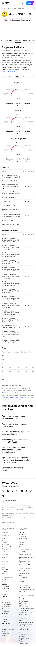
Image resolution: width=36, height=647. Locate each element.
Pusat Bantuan (23, 577)
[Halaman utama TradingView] (7, 3)
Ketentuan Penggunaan (18, 397)
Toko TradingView (24, 587)
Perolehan (5, 569)
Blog (20, 575)
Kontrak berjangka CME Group (26, 558)
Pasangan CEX (6, 547)
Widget (21, 620)
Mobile (4, 594)
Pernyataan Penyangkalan (23, 601)
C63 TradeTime (24, 592)
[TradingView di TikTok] (31, 491)
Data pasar (22, 536)
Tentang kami (23, 571)
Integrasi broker (24, 639)
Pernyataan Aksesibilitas (26, 608)
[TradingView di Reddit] (3, 495)
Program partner (24, 641)
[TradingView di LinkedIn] (21, 491)
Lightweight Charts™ (25, 625)
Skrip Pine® (5, 588)
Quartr (3, 519)
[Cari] (22, 3)
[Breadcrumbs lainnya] (9, 9)
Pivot (4, 348)
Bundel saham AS (24, 565)
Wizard (4, 631)
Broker (21, 547)
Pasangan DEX (6, 549)
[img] (29, 20)
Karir (20, 579)
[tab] (3, 77)
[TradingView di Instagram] (17, 491)
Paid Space (5, 636)
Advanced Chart (24, 627)
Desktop (4, 596)
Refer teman (6, 607)
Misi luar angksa (24, 573)
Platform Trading (24, 629)
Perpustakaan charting (26, 622)
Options (4, 584)
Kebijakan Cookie (24, 606)
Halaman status (24, 614)
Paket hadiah (23, 538)
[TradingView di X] (3, 491)
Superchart (5, 532)
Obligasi (4, 542)
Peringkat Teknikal (8, 72)
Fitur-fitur (22, 532)
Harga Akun (22, 534)
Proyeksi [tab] (26, 41)
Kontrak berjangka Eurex (24, 562)
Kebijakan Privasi (24, 604)
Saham (4, 538)
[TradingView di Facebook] (8, 491)
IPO (3, 574)
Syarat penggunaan (25, 598)
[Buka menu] (3, 3)
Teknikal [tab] (18, 41)
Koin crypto (5, 545)
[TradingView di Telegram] (26, 491)
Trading (4, 619)
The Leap (22, 551)
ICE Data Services (26, 505)
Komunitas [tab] (9, 41)
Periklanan (22, 636)
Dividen (4, 571)
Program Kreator (7, 609)
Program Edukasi (24, 643)
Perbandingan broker (25, 549)
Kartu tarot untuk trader (26, 589)
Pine (3, 551)
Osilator (5, 167)
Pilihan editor (6, 623)
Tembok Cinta (6, 604)
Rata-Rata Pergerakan (10, 230)
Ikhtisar (21, 545)
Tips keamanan (23, 610)
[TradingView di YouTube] (12, 491)
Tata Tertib (5, 611)
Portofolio (5, 580)
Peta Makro (5, 586)
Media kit (22, 581)
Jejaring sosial (6, 602)
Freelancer (5, 633)
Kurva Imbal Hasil (7, 582)
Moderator (5, 613)
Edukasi (4, 621)
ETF (3, 540)
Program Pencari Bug (25, 612)
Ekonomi (4, 567)
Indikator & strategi (8, 629)
